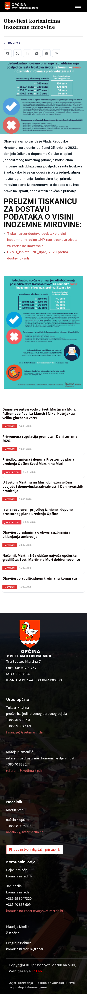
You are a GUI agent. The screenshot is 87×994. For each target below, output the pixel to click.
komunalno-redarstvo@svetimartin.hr (34, 910)
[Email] (46, 53)
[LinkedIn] (27, 53)
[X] (17, 53)
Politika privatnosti (49, 983)
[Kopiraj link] (56, 53)
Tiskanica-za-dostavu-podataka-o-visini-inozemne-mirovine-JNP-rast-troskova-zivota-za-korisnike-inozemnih (43, 240)
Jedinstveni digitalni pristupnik (37, 849)
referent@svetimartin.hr (24, 770)
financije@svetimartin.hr (24, 732)
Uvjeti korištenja (21, 983)
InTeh (37, 971)
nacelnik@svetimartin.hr (24, 832)
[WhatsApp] (37, 53)
